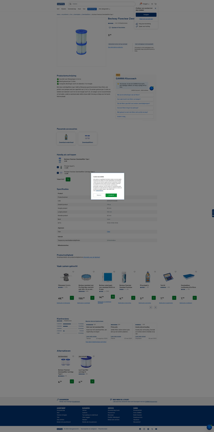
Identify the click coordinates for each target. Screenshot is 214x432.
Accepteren (111, 195)
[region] (107, 186)
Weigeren (99, 195)
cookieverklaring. (99, 190)
